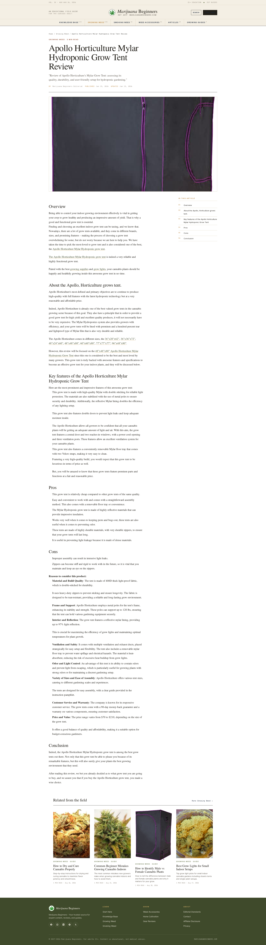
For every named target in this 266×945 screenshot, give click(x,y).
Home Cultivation (150, 916)
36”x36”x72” (128, 338)
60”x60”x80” (87, 343)
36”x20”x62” (112, 338)
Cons (186, 233)
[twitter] (75, 924)
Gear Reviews (149, 921)
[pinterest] (69, 924)
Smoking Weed (123, 22)
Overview (188, 205)
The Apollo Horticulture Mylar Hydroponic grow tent (77, 256)
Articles (174, 22)
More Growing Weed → (202, 801)
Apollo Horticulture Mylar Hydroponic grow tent (79, 249)
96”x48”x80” (119, 343)
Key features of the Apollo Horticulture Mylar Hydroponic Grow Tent (200, 220)
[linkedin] (63, 924)
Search (196, 12)
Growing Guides (197, 22)
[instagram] (57, 924)
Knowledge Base (70, 22)
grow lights (100, 269)
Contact (187, 916)
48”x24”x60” (56, 343)
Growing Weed (98, 22)
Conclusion (189, 238)
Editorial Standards (192, 912)
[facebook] (51, 924)
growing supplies (79, 269)
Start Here (210, 12)
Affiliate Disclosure (191, 921)
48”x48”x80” (72, 343)
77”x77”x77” (103, 343)
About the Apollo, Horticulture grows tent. (199, 212)
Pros (186, 228)
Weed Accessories (150, 22)
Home (51, 34)
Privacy (186, 926)
